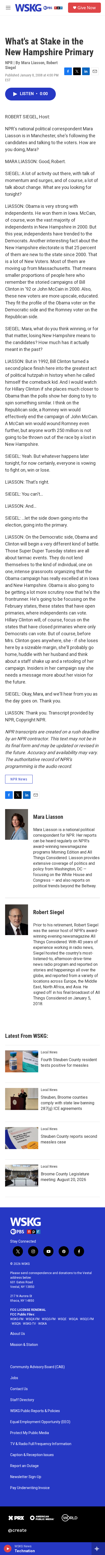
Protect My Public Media (29, 1433)
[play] (8, 1548)
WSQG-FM (49, 1319)
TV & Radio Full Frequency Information (40, 1444)
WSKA (42, 1323)
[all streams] (98, 1548)
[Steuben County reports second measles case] (21, 1138)
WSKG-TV (29, 1323)
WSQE (62, 1319)
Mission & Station (24, 1345)
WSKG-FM (16, 1319)
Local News (49, 1052)
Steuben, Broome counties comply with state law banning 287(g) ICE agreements (67, 1103)
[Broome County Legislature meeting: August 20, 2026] (21, 1176)
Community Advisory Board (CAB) (37, 1367)
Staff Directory (22, 1400)
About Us (17, 1334)
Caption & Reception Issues (32, 1455)
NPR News (18, 779)
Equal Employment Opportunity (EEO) (40, 1422)
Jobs (14, 1378)
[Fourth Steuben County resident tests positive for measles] (21, 1061)
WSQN (16, 1323)
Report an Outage (24, 1466)
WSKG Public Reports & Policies (35, 1411)
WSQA (73, 1319)
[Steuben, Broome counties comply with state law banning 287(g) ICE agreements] (21, 1099)
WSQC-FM (87, 1319)
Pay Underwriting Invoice (30, 1488)
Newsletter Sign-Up (25, 1477)
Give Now (86, 7)
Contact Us (19, 1389)
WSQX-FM (33, 1319)
